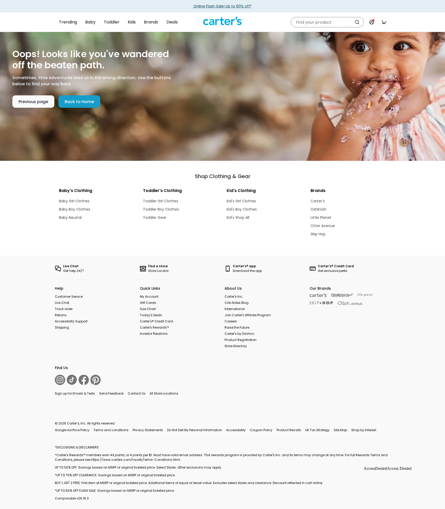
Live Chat (62, 303)
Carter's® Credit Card (156, 321)
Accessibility (236, 430)
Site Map (340, 430)
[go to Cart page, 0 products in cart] (384, 22)
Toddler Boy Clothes (161, 209)
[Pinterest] (95, 380)
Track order (64, 309)
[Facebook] (84, 380)
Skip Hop (318, 234)
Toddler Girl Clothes (160, 201)
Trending (68, 22)
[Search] (357, 22)
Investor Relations (154, 333)
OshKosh (318, 209)
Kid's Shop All (238, 217)
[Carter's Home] (222, 21)
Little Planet (321, 217)
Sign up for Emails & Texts (75, 393)
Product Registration (240, 340)
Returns (61, 315)
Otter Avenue (323, 225)
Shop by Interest (363, 430)
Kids (132, 22)
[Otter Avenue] (350, 303)
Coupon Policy (261, 430)
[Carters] (318, 295)
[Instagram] (60, 380)
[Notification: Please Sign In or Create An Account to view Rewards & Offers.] (371, 22)
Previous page (33, 102)
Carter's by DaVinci (239, 333)
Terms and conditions (111, 430)
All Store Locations (164, 393)
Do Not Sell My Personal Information (194, 430)
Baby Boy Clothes (74, 209)
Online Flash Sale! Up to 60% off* (222, 6)
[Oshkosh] (342, 295)
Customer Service (69, 296)
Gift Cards (148, 303)
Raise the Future (237, 327)
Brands (151, 22)
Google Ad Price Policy (72, 430)
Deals (172, 22)
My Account (149, 296)
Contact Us (137, 393)
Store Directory (236, 346)
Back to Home (79, 102)
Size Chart (148, 309)
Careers (231, 321)
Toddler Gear (154, 217)
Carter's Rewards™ (154, 327)
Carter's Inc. (234, 296)
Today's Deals (151, 315)
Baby (90, 22)
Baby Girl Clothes (74, 201)
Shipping (62, 327)
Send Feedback (111, 393)
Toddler (111, 22)
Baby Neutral (70, 217)
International (235, 309)
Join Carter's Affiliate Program (248, 315)
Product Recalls (289, 430)
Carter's (318, 201)
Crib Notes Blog (237, 303)
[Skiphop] (321, 302)
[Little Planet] (365, 295)
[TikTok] (72, 380)
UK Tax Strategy (317, 430)
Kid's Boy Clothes (242, 209)
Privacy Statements (148, 430)
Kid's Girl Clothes (241, 201)
